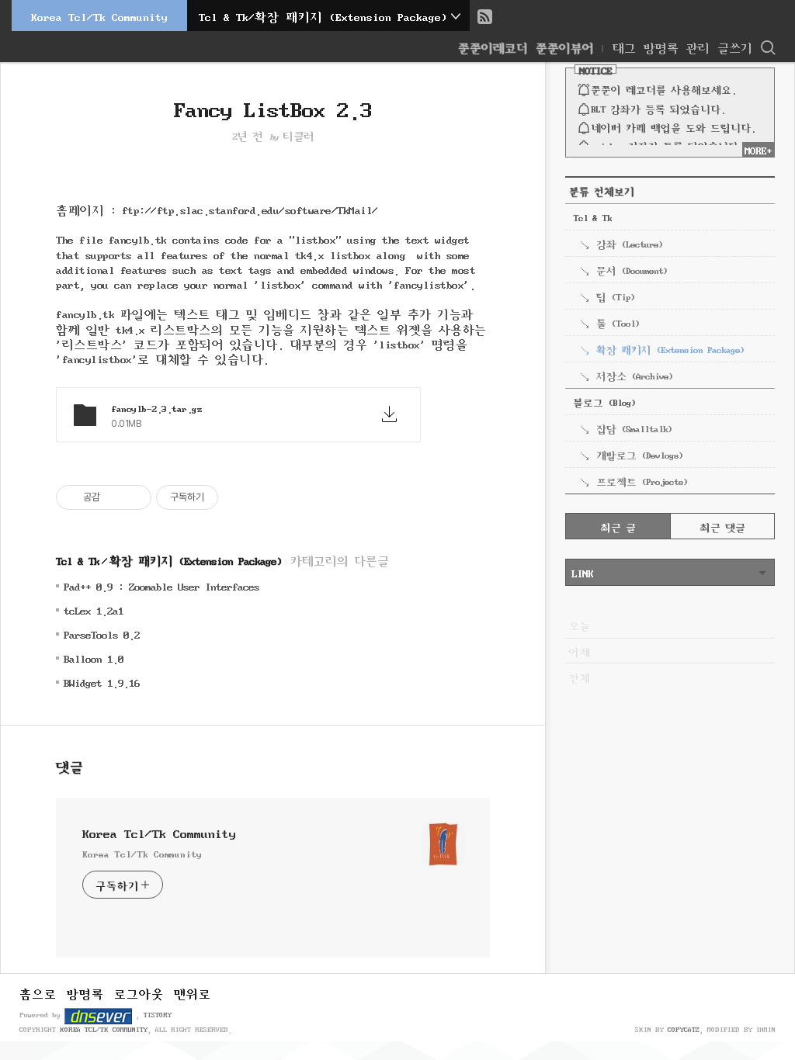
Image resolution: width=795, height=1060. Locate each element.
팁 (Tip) (615, 296)
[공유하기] (114, 497)
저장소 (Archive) (634, 375)
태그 (624, 46)
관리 (698, 46)
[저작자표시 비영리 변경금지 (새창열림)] (239, 497)
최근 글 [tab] (618, 526)
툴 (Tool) (617, 322)
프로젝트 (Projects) (641, 480)
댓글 (70, 765)
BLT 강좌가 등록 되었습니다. (658, 108)
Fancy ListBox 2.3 (273, 106)
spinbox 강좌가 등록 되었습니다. (667, 145)
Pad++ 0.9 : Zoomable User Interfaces (161, 585)
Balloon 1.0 (93, 657)
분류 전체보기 (601, 190)
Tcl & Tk (77, 559)
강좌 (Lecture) (629, 243)
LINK (582, 572)
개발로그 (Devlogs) (639, 454)
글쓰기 (734, 46)
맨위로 (192, 992)
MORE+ (758, 149)
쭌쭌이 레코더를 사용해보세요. (663, 88)
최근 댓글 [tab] (722, 526)
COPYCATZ (684, 1029)
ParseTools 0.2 (102, 633)
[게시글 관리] (134, 497)
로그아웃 (139, 992)
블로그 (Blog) (604, 401)
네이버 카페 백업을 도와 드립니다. (673, 126)
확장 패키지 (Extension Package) (195, 559)
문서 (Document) (631, 269)
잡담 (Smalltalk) (634, 427)
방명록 (661, 46)
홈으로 (38, 992)
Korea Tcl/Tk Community (99, 15)
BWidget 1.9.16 (102, 681)
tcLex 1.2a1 (93, 609)
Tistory (158, 1014)
